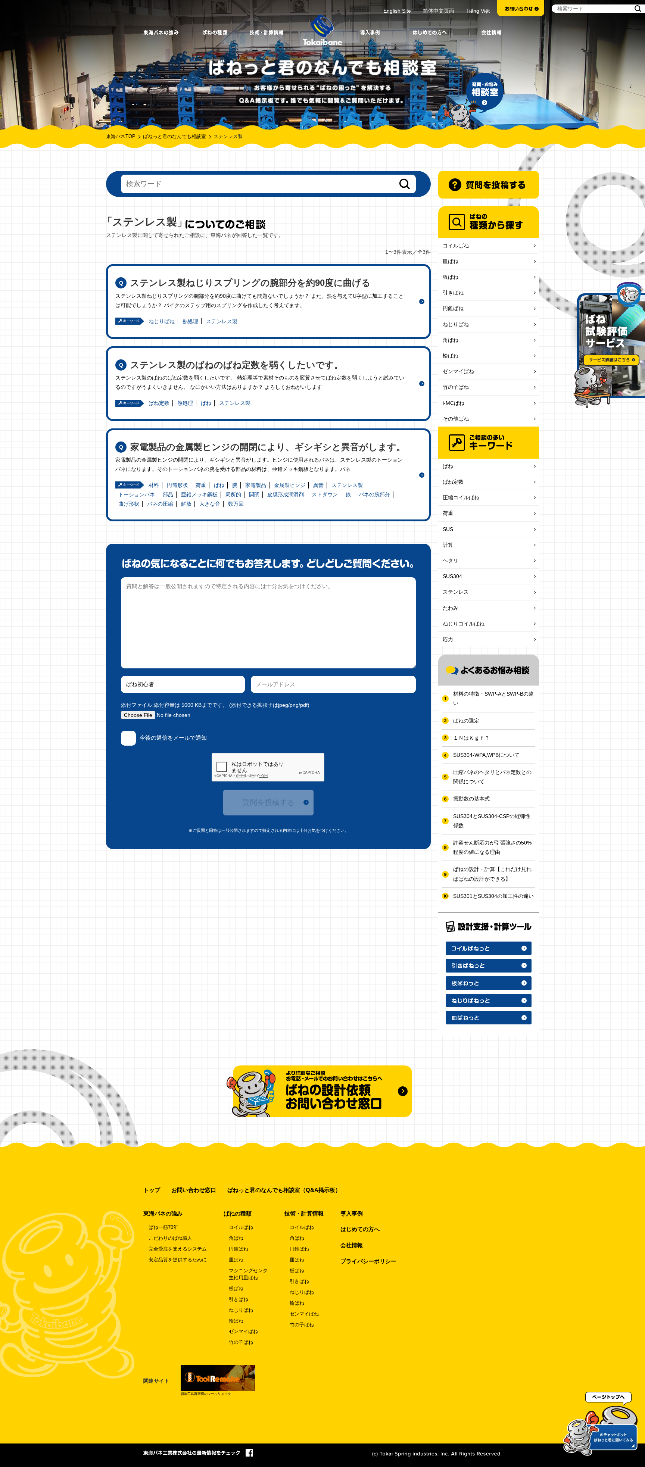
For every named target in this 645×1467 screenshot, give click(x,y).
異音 (318, 485)
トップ (151, 1190)
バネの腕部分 (374, 494)
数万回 (236, 504)
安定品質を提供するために (178, 1259)
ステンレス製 (221, 321)
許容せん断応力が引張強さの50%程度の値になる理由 (492, 847)
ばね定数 (159, 403)
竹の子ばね (456, 387)
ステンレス (456, 592)
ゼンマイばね (458, 371)
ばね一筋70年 (163, 1227)
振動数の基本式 (471, 799)
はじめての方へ (360, 1229)
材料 (154, 485)
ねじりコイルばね (463, 624)
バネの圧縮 (160, 504)
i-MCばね (453, 403)
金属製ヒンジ (289, 485)
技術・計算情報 (304, 1213)
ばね (206, 403)
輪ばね (450, 356)
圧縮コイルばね (461, 497)
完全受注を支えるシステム (178, 1249)
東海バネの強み (163, 1213)
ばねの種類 (238, 1213)
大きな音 (209, 504)
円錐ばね (453, 308)
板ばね (450, 277)
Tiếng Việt (478, 11)
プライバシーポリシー (368, 1261)
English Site (397, 11)
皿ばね (450, 261)
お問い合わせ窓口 (193, 1190)
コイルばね (456, 246)
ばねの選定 (466, 721)
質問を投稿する (268, 802)
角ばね (450, 340)
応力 (448, 639)
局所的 (233, 494)
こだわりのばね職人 (170, 1238)
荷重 (201, 485)
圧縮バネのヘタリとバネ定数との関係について (492, 776)
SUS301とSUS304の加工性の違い (493, 896)
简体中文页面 (438, 11)
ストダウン (325, 494)
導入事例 (351, 1213)
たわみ (450, 608)
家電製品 (255, 485)
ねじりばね (162, 321)
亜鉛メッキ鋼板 (199, 494)
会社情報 (351, 1245)
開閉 (254, 494)
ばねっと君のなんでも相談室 (174, 136)
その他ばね (456, 419)
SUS (448, 529)
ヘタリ (450, 561)
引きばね (453, 293)
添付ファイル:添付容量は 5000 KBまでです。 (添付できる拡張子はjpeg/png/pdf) (215, 705)
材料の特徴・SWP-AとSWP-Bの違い (493, 698)
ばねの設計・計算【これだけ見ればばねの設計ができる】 (492, 873)
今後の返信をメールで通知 (173, 737)
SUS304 (452, 576)
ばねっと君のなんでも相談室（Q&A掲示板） (284, 1190)
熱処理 (190, 321)
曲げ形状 (128, 504)
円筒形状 (177, 485)
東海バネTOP (120, 136)
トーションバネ (136, 494)
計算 (448, 545)
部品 (168, 494)
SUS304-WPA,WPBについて (486, 755)
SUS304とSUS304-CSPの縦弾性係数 (491, 820)
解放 (186, 504)
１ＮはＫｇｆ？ (471, 738)
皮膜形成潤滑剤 (285, 494)
